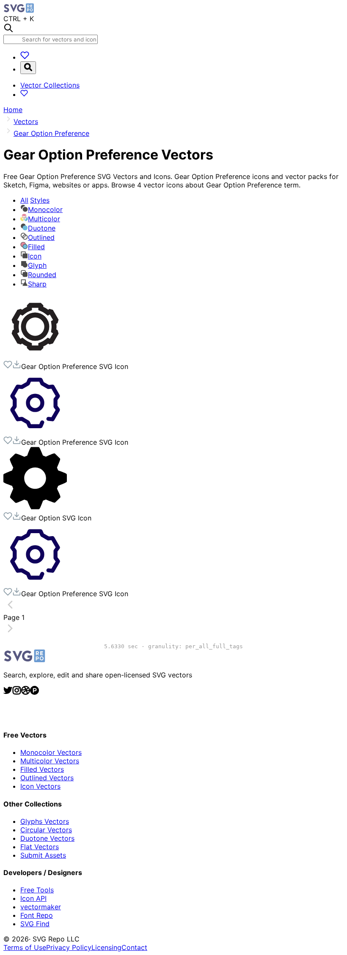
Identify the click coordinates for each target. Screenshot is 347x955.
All (35, 200)
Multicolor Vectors (49, 761)
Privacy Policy (68, 947)
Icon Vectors (40, 786)
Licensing (106, 947)
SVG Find (35, 923)
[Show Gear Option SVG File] (35, 507)
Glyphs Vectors (44, 821)
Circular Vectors (46, 830)
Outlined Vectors (47, 777)
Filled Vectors (42, 769)
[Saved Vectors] (24, 57)
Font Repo (36, 915)
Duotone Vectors (47, 838)
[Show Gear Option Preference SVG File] (35, 356)
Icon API (33, 898)
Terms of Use (24, 947)
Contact (134, 947)
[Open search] (28, 67)
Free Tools (37, 890)
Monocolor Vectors (51, 752)
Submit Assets (43, 855)
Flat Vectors (39, 846)
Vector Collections (50, 85)
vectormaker (40, 907)
